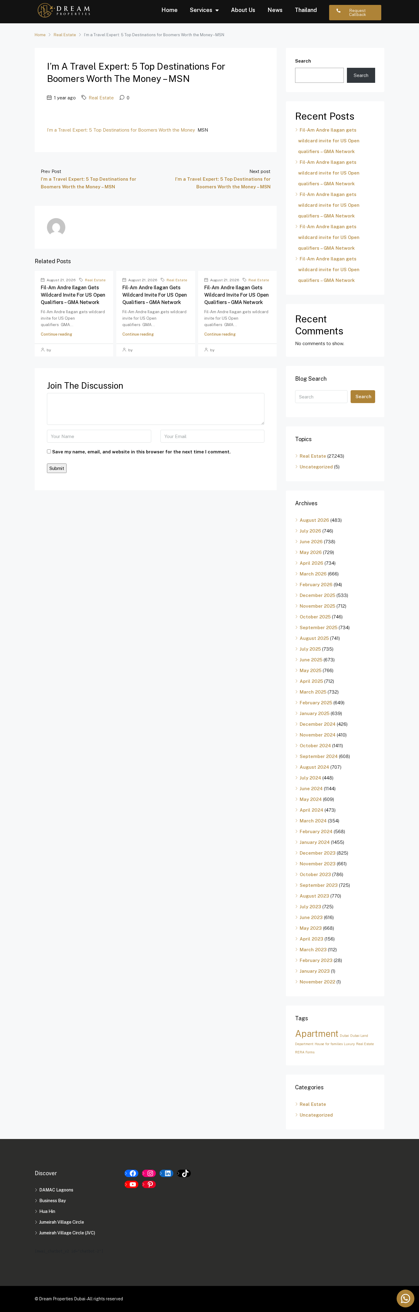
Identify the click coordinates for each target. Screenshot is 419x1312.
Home (169, 10)
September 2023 (319, 885)
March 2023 (313, 949)
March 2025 (313, 691)
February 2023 (316, 960)
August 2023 (314, 895)
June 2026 (311, 541)
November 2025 (317, 606)
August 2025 (314, 638)
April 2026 (311, 563)
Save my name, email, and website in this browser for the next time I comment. (141, 451)
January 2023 (315, 971)
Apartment (317, 1033)
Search (303, 60)
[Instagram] (149, 1173)
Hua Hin (47, 1211)
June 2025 (311, 659)
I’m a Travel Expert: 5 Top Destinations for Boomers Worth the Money (121, 130)
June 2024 (311, 788)
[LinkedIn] (166, 1173)
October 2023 (315, 874)
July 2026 (310, 530)
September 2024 (319, 756)
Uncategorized (316, 466)
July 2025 (310, 649)
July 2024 (310, 777)
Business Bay (52, 1200)
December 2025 (317, 595)
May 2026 (311, 552)
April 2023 (311, 938)
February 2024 (316, 831)
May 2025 (310, 670)
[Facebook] (131, 1173)
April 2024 (311, 810)
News (275, 10)
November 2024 (318, 734)
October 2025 (315, 616)
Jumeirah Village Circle (61, 1222)
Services (201, 10)
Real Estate (65, 35)
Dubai (344, 1035)
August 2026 (314, 520)
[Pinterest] (149, 1184)
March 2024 (313, 820)
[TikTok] (184, 1173)
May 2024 (311, 799)
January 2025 (314, 713)
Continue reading (56, 334)
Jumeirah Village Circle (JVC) (67, 1232)
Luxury (349, 1044)
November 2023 (318, 863)
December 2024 (318, 724)
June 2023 (311, 917)
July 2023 (310, 906)
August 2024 (314, 767)
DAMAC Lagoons (56, 1189)
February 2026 (316, 584)
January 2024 (315, 842)
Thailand (306, 10)
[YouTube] (131, 1184)
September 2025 (318, 627)
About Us (243, 10)
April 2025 (311, 681)
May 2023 (311, 928)
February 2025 (316, 702)
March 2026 (313, 573)
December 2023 (318, 853)
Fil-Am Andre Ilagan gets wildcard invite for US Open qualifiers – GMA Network (73, 295)
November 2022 (317, 981)
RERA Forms (304, 1052)
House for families (329, 1044)
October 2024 (315, 745)
